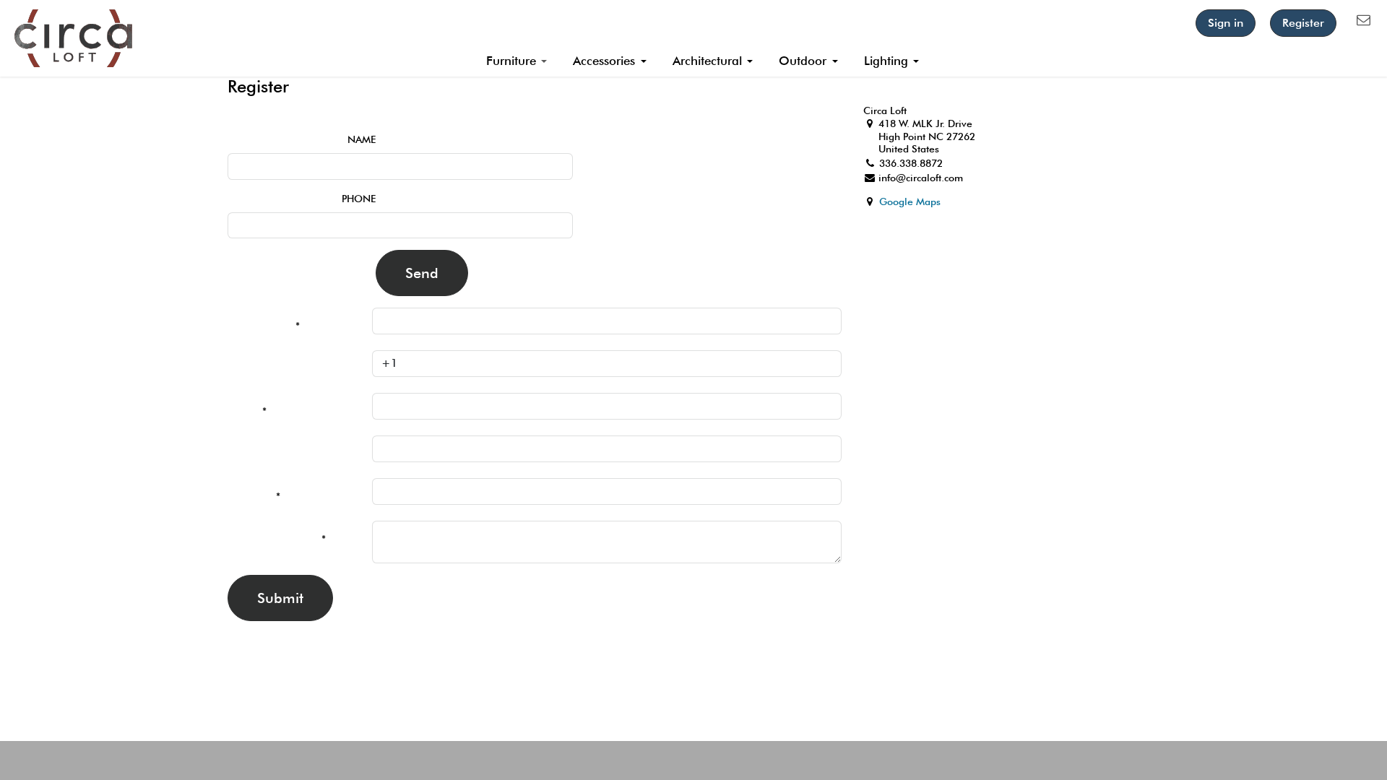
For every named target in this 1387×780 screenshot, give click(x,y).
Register (1303, 23)
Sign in (1225, 23)
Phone (359, 198)
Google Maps (910, 201)
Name (361, 139)
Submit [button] (280, 598)
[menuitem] (516, 61)
